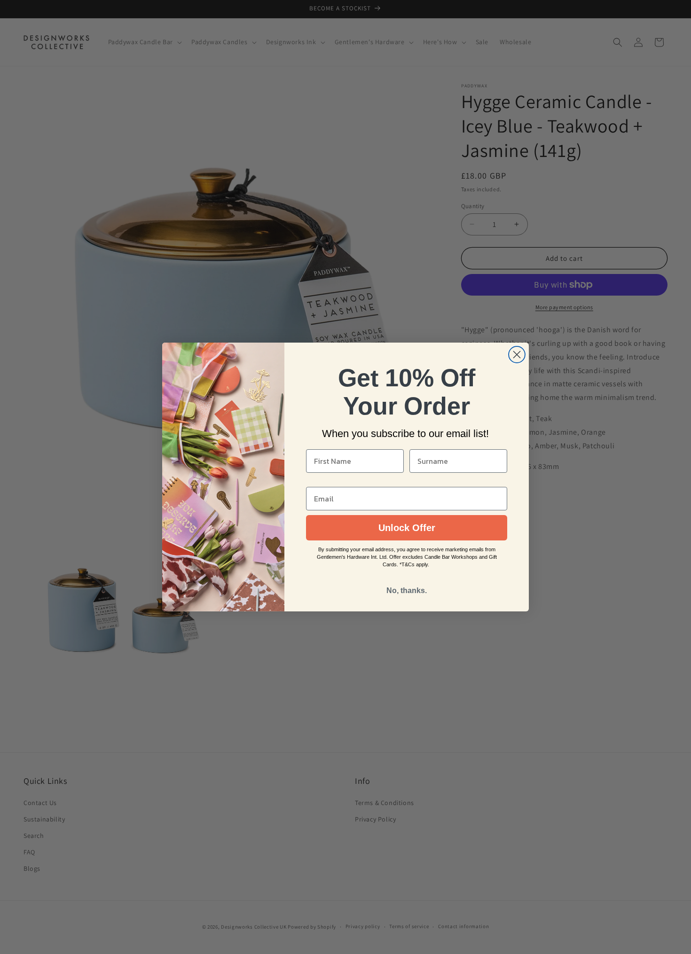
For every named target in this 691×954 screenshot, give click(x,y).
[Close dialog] (517, 354)
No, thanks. (406, 590)
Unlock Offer (406, 528)
